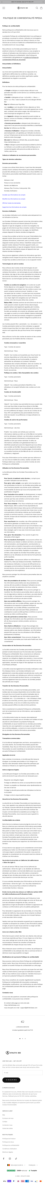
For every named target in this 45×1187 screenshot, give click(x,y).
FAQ (3, 1115)
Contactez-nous (7, 1125)
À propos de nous (7, 1118)
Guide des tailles (7, 1128)
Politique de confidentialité (10, 1145)
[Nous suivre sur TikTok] (16, 1158)
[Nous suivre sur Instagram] (10, 1158)
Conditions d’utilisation (9, 1149)
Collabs (4, 1121)
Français (32, 1165)
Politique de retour (8, 1142)
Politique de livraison (8, 1138)
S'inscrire (11, 1080)
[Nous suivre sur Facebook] (3, 1158)
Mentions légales (7, 1152)
